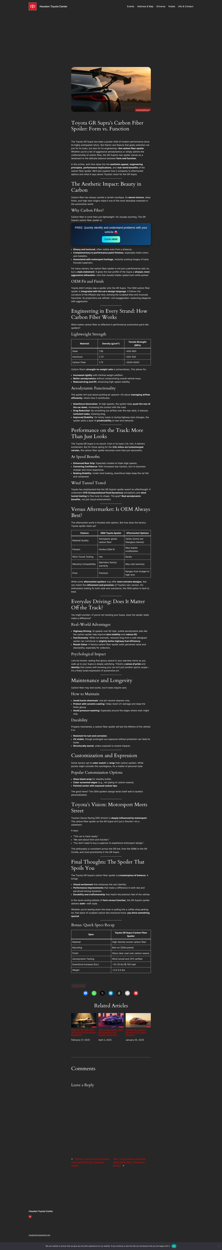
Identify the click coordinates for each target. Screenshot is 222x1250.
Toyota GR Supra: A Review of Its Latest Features (136, 1032)
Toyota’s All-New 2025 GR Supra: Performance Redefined (83, 1032)
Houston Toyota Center (53, 6)
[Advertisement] (111, 33)
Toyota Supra (78, 986)
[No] (219, 1246)
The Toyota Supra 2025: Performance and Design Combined (110, 1032)
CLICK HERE (111, 239)
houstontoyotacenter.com (39, 1235)
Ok (174, 1246)
